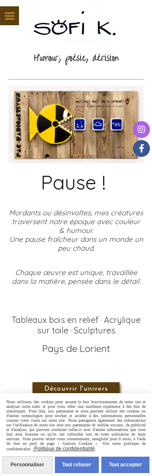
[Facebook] (141, 148)
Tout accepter (125, 465)
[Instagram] (141, 129)
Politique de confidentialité (64, 449)
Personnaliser (27, 465)
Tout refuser (76, 465)
